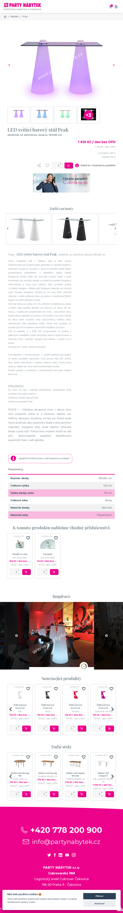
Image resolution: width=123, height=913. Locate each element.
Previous (16, 635)
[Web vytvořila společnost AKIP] (120, 910)
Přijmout (99, 896)
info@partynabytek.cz (66, 842)
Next (106, 635)
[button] (10, 709)
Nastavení (99, 903)
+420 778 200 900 (77, 183)
